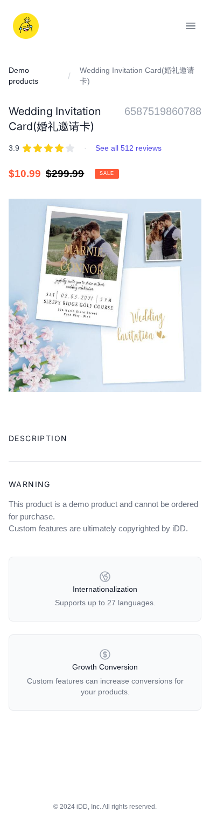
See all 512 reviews (128, 148)
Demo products (23, 75)
